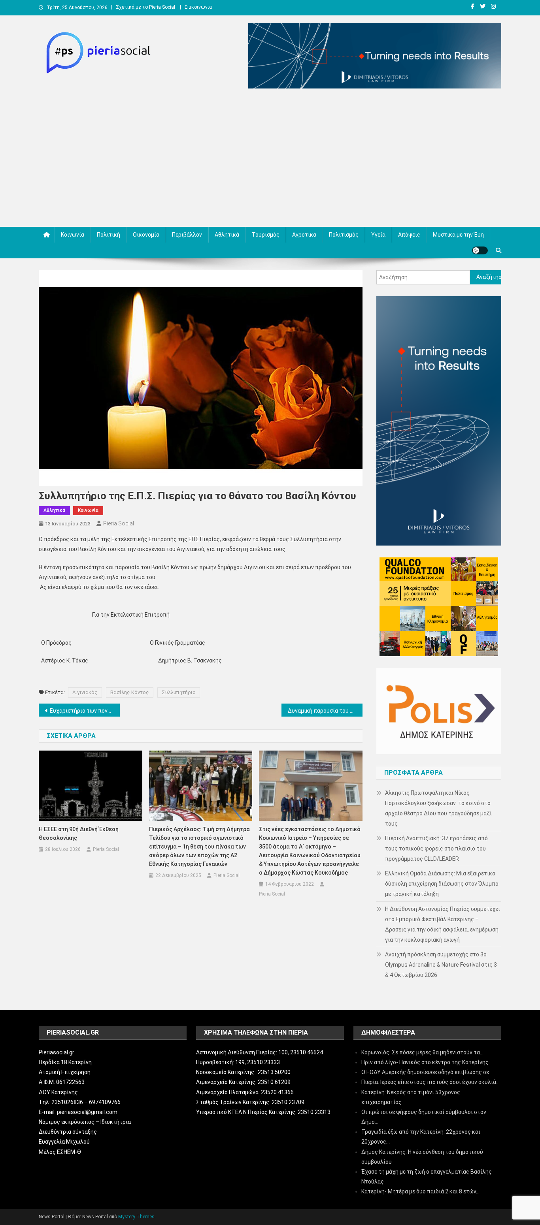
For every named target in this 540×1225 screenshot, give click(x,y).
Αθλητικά (227, 234)
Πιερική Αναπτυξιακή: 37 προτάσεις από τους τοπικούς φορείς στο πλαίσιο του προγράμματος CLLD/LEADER (436, 848)
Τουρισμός (265, 234)
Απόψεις (409, 234)
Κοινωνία (72, 234)
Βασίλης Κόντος (129, 692)
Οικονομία (146, 234)
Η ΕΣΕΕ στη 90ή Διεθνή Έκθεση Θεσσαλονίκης (79, 833)
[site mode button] (480, 250)
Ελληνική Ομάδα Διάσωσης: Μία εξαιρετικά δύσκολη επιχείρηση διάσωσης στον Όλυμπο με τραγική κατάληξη (441, 883)
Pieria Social (118, 523)
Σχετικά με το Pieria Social (145, 7)
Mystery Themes (136, 1216)
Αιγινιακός (85, 692)
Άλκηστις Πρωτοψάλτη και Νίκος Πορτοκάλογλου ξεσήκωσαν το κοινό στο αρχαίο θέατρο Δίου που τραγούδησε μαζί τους (438, 808)
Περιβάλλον (187, 234)
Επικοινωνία (198, 7)
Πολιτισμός (344, 234)
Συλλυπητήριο (179, 692)
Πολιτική (108, 234)
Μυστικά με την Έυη (458, 234)
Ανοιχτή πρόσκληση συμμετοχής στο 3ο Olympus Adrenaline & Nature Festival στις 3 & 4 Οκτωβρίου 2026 (441, 964)
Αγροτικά (304, 234)
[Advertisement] (270, 159)
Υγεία (378, 234)
